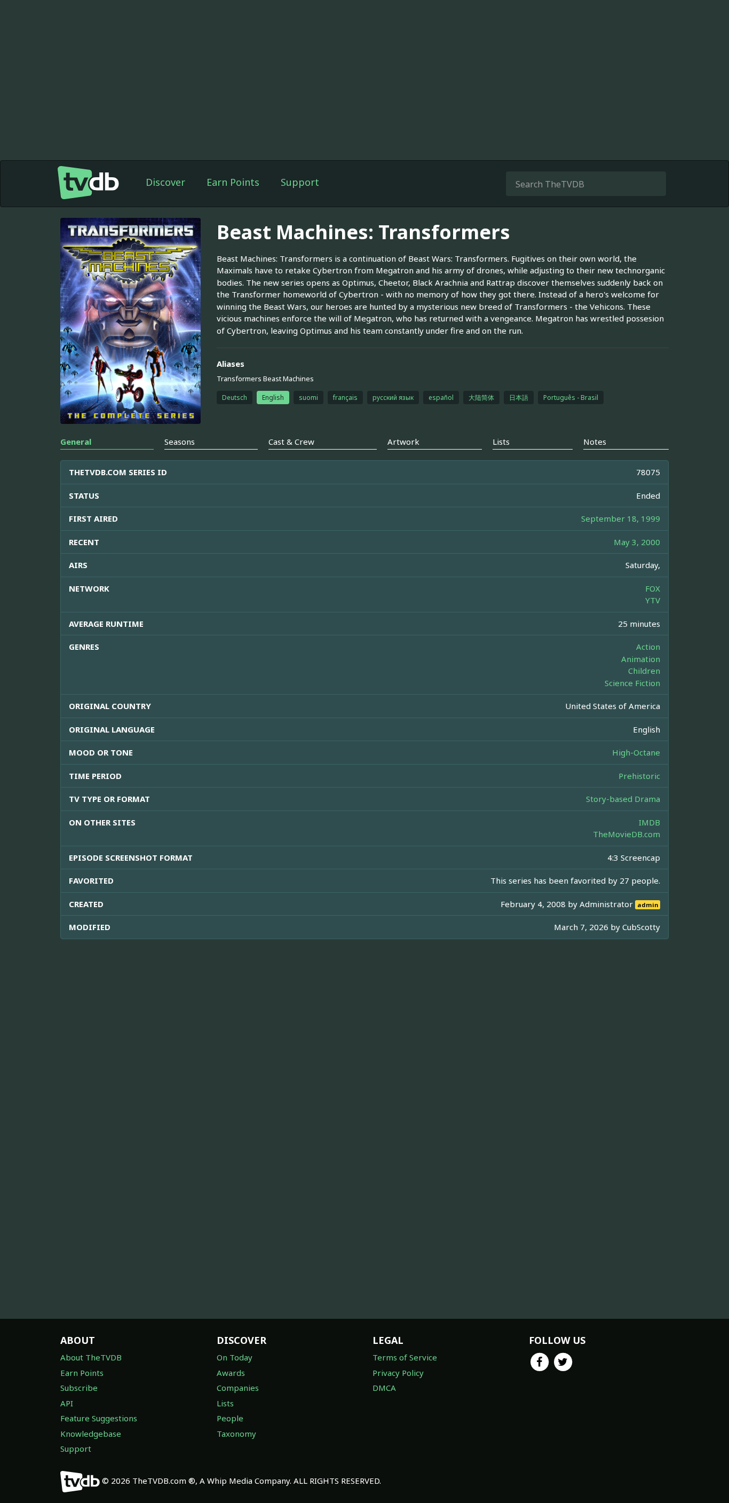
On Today (234, 1357)
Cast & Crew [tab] (291, 441)
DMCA (384, 1387)
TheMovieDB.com (626, 834)
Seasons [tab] (179, 441)
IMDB (649, 822)
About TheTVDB (91, 1357)
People (230, 1418)
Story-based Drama (623, 798)
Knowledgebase (90, 1433)
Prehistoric (639, 775)
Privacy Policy (398, 1372)
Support (300, 182)
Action (648, 646)
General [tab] (75, 441)
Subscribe (79, 1387)
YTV (652, 600)
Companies (238, 1387)
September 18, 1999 (620, 518)
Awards (231, 1372)
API (66, 1403)
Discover (165, 182)
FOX (652, 588)
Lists (225, 1403)
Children (644, 670)
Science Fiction (632, 683)
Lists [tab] (501, 441)
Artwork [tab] (403, 441)
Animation (640, 659)
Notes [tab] (594, 441)
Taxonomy (236, 1433)
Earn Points (233, 182)
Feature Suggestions (98, 1418)
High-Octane (636, 752)
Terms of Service (405, 1357)
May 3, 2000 (637, 542)
